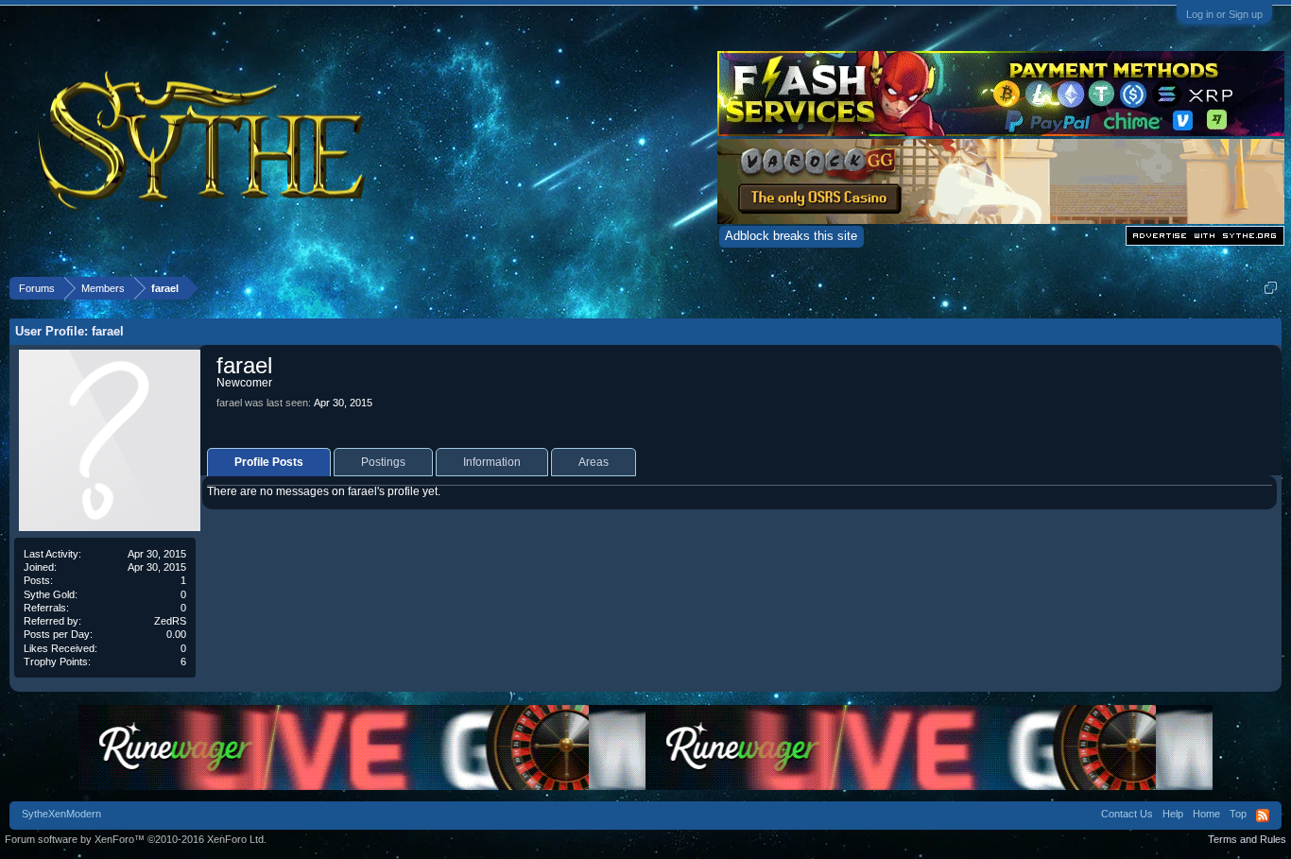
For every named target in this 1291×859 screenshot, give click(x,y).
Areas (593, 462)
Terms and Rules (1247, 839)
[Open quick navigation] (1271, 288)
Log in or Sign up (1224, 14)
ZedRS (170, 621)
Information (492, 462)
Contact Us (1127, 813)
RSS (1262, 815)
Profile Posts (268, 462)
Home (1206, 813)
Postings (383, 462)
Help (1172, 813)
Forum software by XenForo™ (136, 839)
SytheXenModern (61, 813)
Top (1238, 813)
